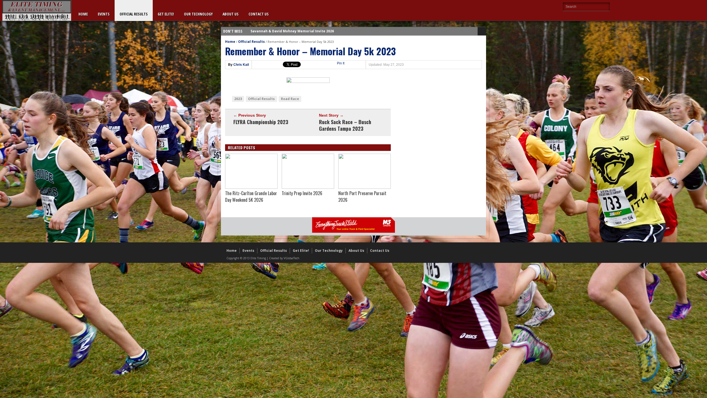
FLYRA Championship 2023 (260, 122)
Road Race (290, 98)
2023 (238, 98)
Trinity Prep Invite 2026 (302, 193)
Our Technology (198, 14)
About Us (231, 14)
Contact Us (259, 14)
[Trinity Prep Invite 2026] (308, 187)
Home (83, 14)
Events (104, 14)
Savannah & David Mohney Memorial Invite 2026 (292, 31)
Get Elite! (166, 14)
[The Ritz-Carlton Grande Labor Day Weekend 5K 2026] (251, 187)
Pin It (340, 63)
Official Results (134, 14)
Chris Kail (241, 65)
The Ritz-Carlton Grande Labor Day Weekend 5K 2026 (251, 196)
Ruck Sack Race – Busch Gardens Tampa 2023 (345, 125)
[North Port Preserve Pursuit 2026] (364, 187)
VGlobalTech (291, 258)
